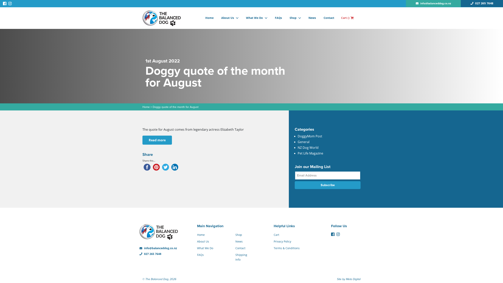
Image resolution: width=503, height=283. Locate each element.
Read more (157, 140)
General (303, 142)
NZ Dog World (308, 147)
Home (209, 18)
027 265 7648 (152, 254)
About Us (227, 18)
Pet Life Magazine (310, 153)
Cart (345, 18)
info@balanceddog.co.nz (160, 248)
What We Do (254, 18)
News (312, 18)
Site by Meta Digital (349, 279)
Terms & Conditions (287, 248)
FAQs (278, 18)
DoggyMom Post (310, 136)
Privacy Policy (282, 241)
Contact (329, 18)
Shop (293, 18)
